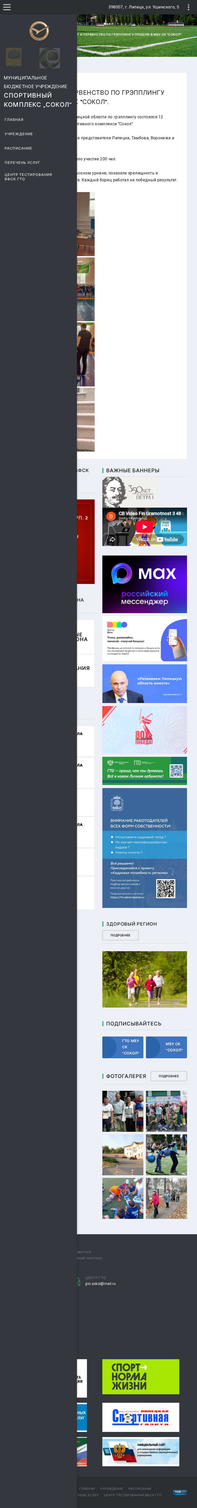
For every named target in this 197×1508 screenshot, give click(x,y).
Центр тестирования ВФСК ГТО (28, 177)
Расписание (19, 148)
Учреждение (19, 134)
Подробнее (121, 935)
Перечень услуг (22, 162)
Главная (14, 119)
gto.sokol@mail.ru (100, 1284)
